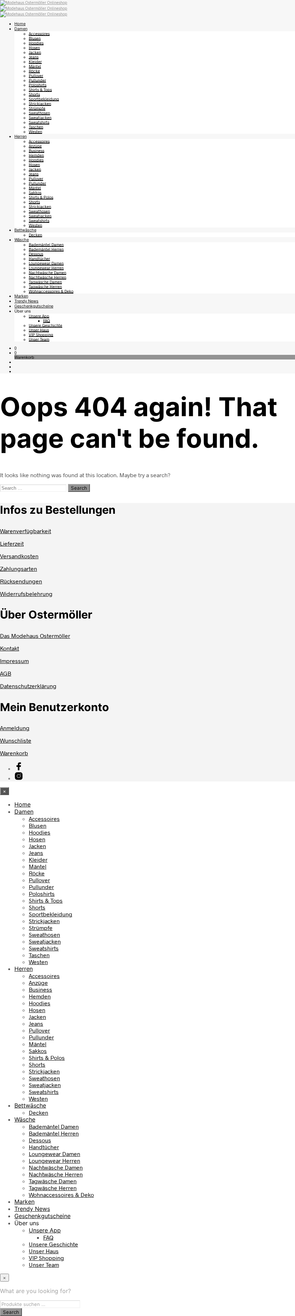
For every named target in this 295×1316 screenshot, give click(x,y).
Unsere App (39, 316)
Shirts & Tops (40, 89)
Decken (35, 234)
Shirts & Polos (41, 197)
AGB (5, 673)
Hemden (36, 155)
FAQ (46, 320)
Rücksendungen (21, 581)
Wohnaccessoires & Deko (51, 291)
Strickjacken (40, 103)
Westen (35, 131)
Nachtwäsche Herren (47, 277)
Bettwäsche (25, 229)
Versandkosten (19, 556)
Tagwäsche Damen (45, 281)
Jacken (35, 52)
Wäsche (21, 239)
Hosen (34, 47)
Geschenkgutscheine (33, 306)
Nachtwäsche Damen (47, 272)
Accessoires (39, 33)
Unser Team (39, 339)
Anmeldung (15, 727)
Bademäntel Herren (46, 249)
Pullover (36, 75)
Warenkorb (14, 752)
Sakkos (35, 192)
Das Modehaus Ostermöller (35, 635)
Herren (20, 136)
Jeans (33, 57)
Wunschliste (15, 740)
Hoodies (36, 43)
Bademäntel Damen (46, 244)
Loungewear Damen (46, 263)
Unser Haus (39, 330)
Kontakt (9, 648)
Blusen (35, 38)
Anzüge (35, 146)
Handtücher (39, 258)
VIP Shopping (41, 334)
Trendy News (26, 301)
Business (36, 150)
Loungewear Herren (46, 267)
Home (20, 23)
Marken (21, 296)
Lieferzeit (12, 543)
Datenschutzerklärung (28, 685)
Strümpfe (37, 108)
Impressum (14, 660)
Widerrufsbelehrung (26, 593)
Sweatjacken (40, 117)
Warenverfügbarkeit (25, 530)
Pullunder (37, 80)
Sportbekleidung (44, 99)
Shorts (34, 94)
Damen (20, 28)
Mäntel (35, 66)
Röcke (34, 71)
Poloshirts (37, 85)
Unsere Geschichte (45, 325)
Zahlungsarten (18, 568)
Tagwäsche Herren (45, 286)
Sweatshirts (39, 122)
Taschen (36, 126)
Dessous (36, 254)
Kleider (35, 61)
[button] (15, 348)
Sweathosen (39, 113)
